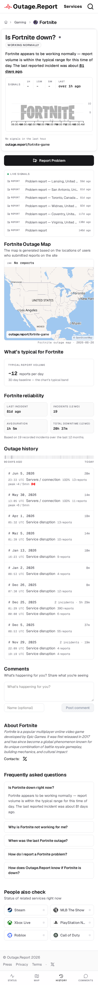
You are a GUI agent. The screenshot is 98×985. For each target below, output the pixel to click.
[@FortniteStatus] (25, 759)
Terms (37, 964)
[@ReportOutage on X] (53, 964)
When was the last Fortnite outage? (38, 840)
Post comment (78, 707)
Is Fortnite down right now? (31, 787)
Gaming (20, 22)
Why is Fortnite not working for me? (38, 827)
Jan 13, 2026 (22, 550)
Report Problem (52, 160)
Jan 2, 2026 (21, 568)
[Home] (6, 22)
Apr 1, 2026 (21, 516)
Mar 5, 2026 (21, 533)
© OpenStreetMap (82, 337)
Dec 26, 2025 (22, 585)
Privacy (22, 964)
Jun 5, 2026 (21, 473)
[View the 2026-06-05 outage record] (11, 457)
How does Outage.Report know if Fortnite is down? (44, 870)
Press (7, 964)
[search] (90, 6)
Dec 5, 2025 (21, 625)
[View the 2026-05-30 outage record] (5, 457)
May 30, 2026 (22, 495)
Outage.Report (35, 6)
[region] (49, 303)
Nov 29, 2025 (22, 642)
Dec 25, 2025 (22, 602)
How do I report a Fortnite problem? (37, 854)
